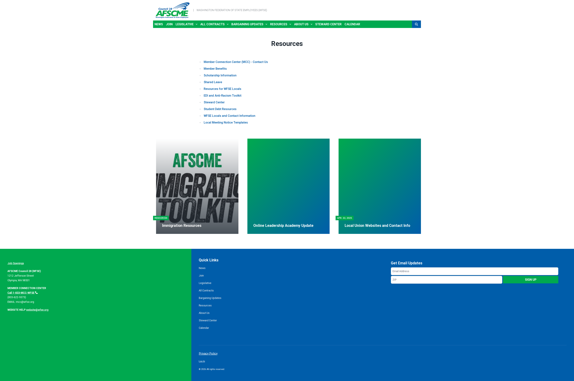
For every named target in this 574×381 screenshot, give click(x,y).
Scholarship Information (220, 75)
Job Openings (15, 263)
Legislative (185, 24)
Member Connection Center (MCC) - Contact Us (236, 62)
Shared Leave (213, 82)
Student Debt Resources (220, 109)
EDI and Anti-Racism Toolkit (222, 95)
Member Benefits (215, 68)
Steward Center (328, 24)
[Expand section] (196, 24)
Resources (278, 24)
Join (169, 24)
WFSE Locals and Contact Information (229, 116)
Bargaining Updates (247, 24)
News (159, 24)
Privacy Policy (208, 353)
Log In (202, 361)
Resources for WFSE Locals (222, 89)
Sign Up (530, 279)
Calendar (352, 24)
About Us (301, 24)
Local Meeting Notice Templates (226, 122)
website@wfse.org (37, 309)
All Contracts (212, 24)
